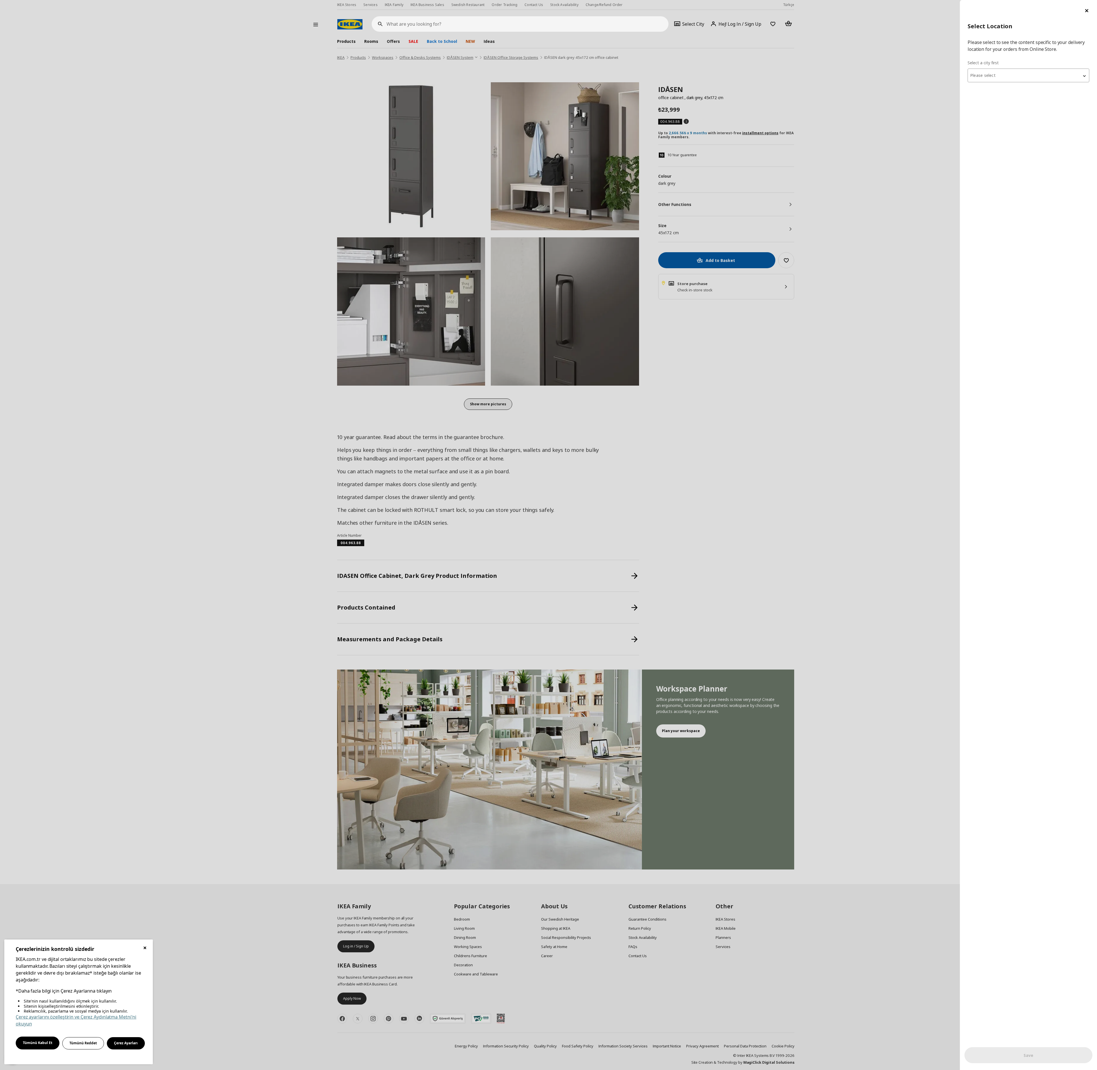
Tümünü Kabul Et (37, 1042)
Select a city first (983, 62)
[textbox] (1028, 75)
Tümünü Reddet (83, 1043)
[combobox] (1028, 75)
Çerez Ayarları (126, 1043)
